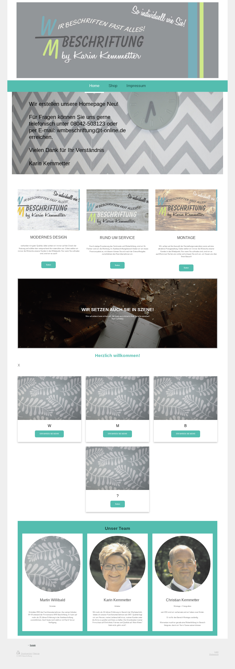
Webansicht (213, 654)
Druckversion (26, 653)
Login (216, 652)
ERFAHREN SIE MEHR (49, 434)
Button (48, 265)
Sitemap (36, 653)
